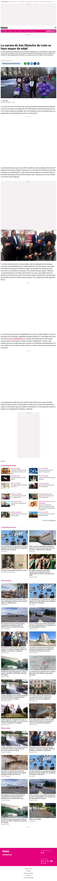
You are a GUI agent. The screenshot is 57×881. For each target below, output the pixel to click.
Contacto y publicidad (28, 877)
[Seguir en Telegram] (47, 861)
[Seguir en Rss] (45, 863)
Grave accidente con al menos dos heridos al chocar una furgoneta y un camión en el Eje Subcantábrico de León (42, 625)
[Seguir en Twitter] (43, 861)
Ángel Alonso (32, 821)
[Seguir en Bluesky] (41, 861)
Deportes (3, 461)
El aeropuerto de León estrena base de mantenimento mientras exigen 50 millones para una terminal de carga (13, 625)
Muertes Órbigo (35, 1)
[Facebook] (28, 63)
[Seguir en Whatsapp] (43, 863)
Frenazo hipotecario (13, 1)
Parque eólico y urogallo (43, 1)
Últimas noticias (5, 728)
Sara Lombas (4, 551)
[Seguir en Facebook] (45, 861)
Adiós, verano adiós (35, 819)
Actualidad (4, 31)
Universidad (32, 31)
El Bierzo (38, 31)
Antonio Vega (4, 604)
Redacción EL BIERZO (6, 700)
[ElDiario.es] (50, 31)
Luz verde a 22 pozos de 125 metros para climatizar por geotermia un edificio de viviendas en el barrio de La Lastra (41, 649)
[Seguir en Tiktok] (41, 863)
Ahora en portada (6, 580)
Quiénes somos (28, 868)
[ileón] (9, 851)
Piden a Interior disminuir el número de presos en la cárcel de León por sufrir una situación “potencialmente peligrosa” (42, 547)
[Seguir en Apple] (43, 852)
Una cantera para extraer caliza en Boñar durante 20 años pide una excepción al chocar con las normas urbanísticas (41, 721)
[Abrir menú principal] (55, 27)
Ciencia (26, 31)
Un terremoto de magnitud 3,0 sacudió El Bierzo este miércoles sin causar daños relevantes (42, 673)
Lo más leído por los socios (8, 527)
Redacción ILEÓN (33, 577)
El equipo (28, 871)
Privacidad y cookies (28, 873)
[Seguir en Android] (41, 852)
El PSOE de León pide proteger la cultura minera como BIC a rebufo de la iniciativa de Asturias (14, 673)
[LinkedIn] (38, 63)
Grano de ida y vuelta (20, 1)
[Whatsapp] (25, 63)
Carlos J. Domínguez (5, 628)
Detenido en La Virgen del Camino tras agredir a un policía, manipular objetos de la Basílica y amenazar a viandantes (14, 649)
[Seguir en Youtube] (51, 861)
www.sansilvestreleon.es (17, 339)
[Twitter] (35, 63)
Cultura (15, 31)
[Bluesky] (31, 63)
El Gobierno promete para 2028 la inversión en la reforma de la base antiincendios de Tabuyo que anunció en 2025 (41, 572)
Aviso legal (28, 875)
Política (10, 31)
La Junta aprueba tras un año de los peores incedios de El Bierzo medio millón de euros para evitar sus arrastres (14, 697)
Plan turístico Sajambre (28, 1)
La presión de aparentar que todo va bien (13, 570)
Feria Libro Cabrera (51, 1)
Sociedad (20, 31)
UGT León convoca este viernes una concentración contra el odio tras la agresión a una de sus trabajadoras (40, 697)
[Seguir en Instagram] (49, 861)
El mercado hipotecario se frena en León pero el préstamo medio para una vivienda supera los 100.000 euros (14, 601)
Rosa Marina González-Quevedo (8, 572)
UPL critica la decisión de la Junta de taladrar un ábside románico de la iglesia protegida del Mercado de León (13, 772)
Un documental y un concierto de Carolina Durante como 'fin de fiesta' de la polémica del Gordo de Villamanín (14, 547)
